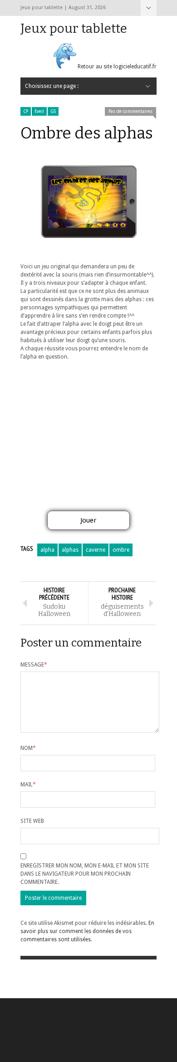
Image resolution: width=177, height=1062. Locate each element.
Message (33, 665)
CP (25, 111)
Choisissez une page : (149, 8)
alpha (47, 550)
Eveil (39, 111)
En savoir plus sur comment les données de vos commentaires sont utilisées (87, 931)
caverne (95, 550)
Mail (28, 784)
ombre (121, 550)
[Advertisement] (88, 439)
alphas (70, 550)
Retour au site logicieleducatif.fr (116, 66)
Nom (28, 748)
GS (53, 111)
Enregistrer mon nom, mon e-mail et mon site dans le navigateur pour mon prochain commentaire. (84, 873)
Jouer (88, 520)
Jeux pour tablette (73, 28)
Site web (32, 821)
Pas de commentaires (130, 111)
